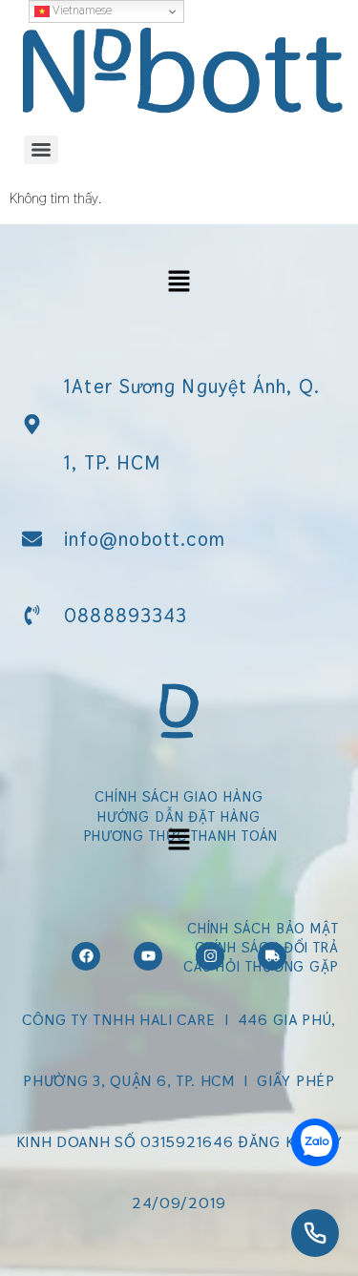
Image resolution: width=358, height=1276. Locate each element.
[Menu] (41, 150)
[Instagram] (210, 956)
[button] (178, 282)
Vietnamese (81, 10)
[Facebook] (86, 956)
